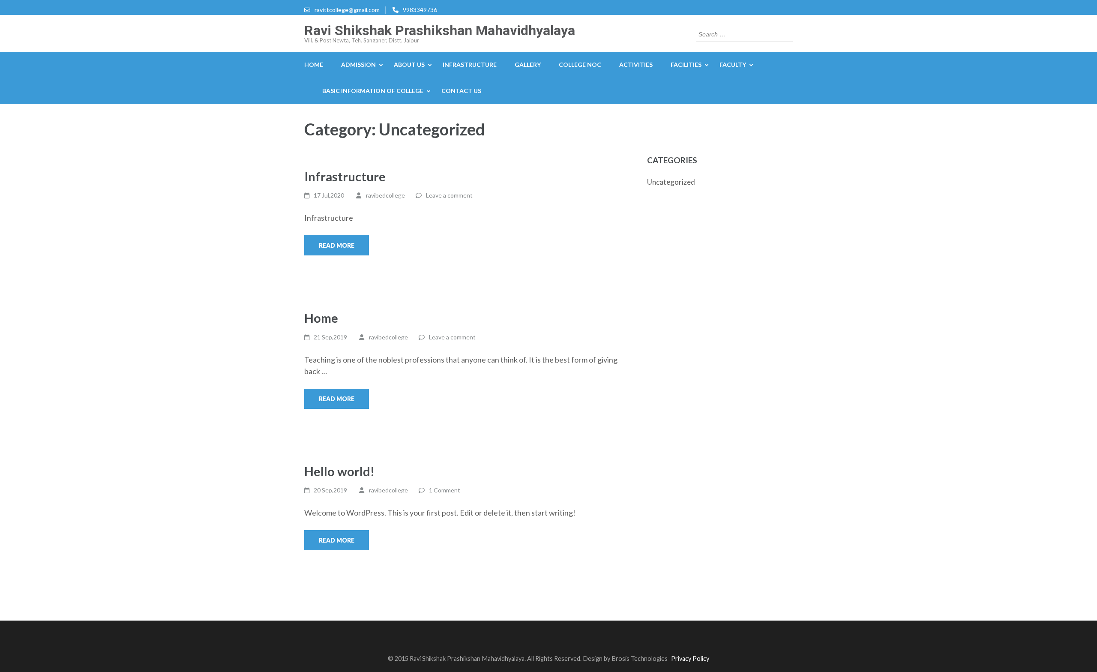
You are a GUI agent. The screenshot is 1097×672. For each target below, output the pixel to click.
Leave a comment (449, 195)
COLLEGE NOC (580, 64)
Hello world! (339, 471)
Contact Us (461, 90)
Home (313, 64)
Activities (636, 64)
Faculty (732, 64)
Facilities (686, 64)
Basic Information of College (372, 90)
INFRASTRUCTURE (470, 64)
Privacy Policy (690, 658)
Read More (336, 245)
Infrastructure (345, 176)
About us (409, 64)
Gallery (528, 64)
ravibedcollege (385, 195)
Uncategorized (671, 181)
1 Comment (444, 490)
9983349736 (420, 9)
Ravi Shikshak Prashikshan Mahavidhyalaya (439, 30)
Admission (358, 64)
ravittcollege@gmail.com (347, 9)
